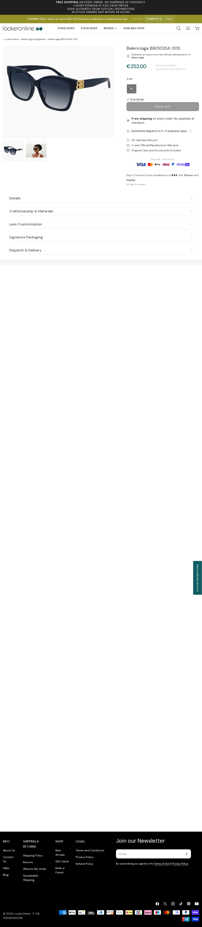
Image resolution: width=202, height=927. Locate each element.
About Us (9, 850)
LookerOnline (11, 39)
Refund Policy (84, 864)
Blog (5, 875)
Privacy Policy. (180, 863)
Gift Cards (62, 861)
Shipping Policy (33, 855)
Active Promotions (197, 578)
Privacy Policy (85, 857)
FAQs (6, 868)
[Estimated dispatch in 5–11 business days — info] (190, 131)
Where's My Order (34, 869)
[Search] (178, 28)
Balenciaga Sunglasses (33, 39)
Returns (28, 862)
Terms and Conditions (90, 850)
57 (133, 90)
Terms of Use (161, 863)
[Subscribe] (187, 854)
